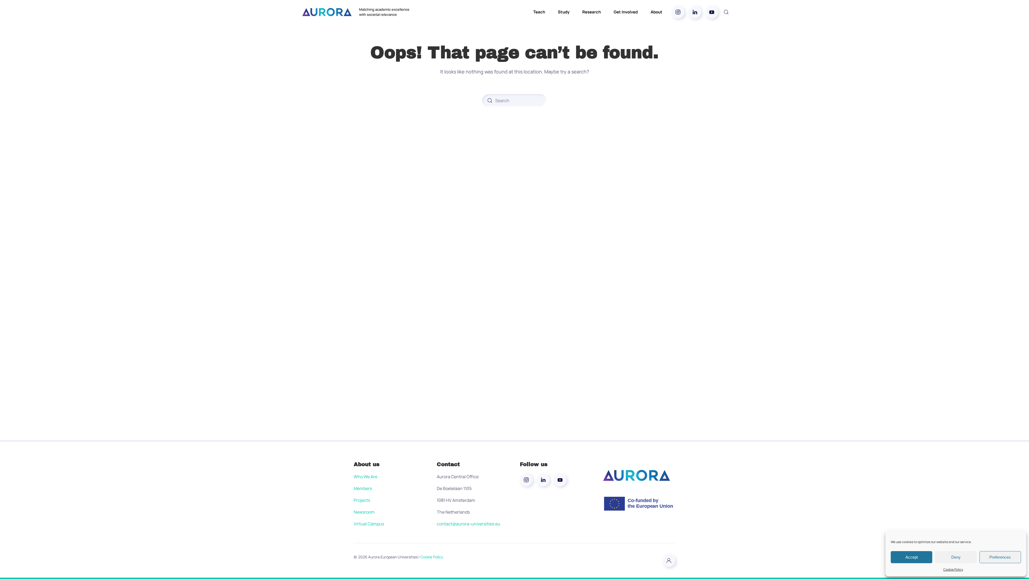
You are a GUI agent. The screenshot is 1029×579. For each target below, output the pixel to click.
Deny (956, 557)
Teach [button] (539, 12)
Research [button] (591, 12)
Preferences (1000, 557)
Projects (362, 500)
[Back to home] (327, 12)
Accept (911, 557)
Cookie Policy (953, 569)
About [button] (656, 12)
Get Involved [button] (626, 12)
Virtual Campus (369, 524)
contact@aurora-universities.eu (468, 524)
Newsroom (364, 512)
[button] (726, 12)
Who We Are (365, 477)
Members (363, 488)
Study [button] (563, 12)
